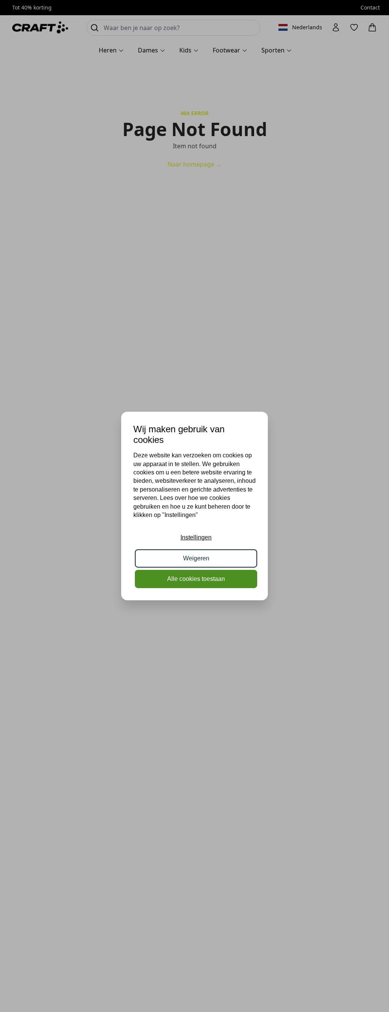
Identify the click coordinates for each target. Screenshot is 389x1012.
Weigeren (196, 558)
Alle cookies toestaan (196, 579)
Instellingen (196, 537)
